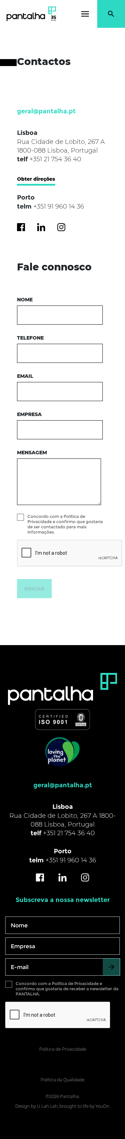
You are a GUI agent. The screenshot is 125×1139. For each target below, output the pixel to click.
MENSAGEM (32, 452)
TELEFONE (30, 338)
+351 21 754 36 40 (55, 159)
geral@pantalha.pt (46, 111)
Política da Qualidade (62, 1079)
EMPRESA (29, 414)
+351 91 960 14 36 (58, 206)
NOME (25, 299)
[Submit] (111, 967)
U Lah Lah (47, 1106)
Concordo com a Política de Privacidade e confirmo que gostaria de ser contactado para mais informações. (65, 524)
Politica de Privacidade (62, 1049)
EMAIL (25, 376)
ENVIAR (34, 589)
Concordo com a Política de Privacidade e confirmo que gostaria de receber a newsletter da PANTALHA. (67, 988)
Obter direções (36, 179)
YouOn (102, 1106)
